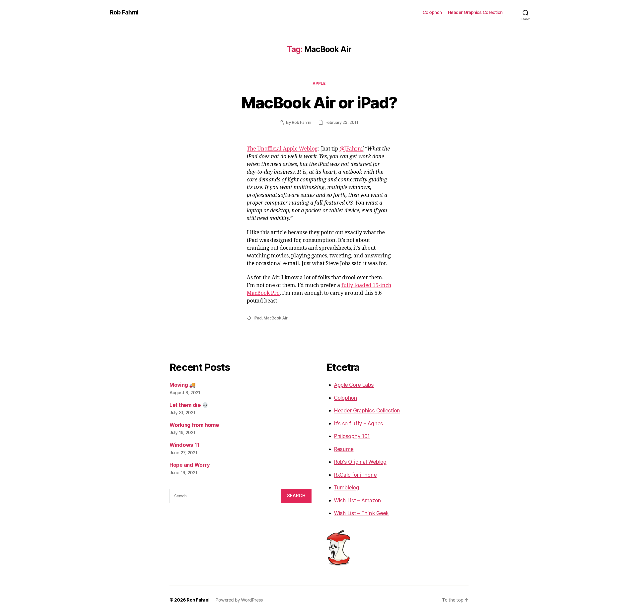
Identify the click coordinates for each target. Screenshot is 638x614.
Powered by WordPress (239, 600)
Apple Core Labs (354, 385)
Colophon (432, 12)
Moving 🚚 (182, 385)
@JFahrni (351, 149)
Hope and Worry (189, 465)
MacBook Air (275, 317)
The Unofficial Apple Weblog (282, 149)
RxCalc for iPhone (355, 475)
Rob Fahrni (124, 12)
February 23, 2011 (341, 122)
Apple (319, 83)
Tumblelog (346, 487)
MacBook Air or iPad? (319, 102)
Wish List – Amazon (357, 500)
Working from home (194, 425)
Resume (343, 449)
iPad (258, 317)
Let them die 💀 (188, 405)
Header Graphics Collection (475, 12)
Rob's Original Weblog (360, 462)
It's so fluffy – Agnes (358, 423)
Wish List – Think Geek (361, 513)
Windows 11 (184, 445)
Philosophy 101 (352, 436)
